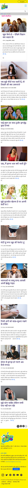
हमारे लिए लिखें (16, 469)
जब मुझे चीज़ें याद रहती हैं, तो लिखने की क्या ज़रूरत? (13, 83)
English (22, 1)
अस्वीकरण (3, 482)
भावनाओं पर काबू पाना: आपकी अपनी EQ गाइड (13, 282)
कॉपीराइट (9, 482)
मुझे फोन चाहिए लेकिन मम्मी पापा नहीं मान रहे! (12, 404)
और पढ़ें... (5, 54)
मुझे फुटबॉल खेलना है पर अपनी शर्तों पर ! (13, 203)
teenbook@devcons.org (13, 461)
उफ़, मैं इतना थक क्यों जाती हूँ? (13, 163)
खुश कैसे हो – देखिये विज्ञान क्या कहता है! (14, 36)
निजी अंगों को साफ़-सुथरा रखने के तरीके (14, 322)
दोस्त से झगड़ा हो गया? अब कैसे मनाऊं (12, 363)
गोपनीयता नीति (16, 482)
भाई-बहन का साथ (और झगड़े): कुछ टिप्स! (13, 124)
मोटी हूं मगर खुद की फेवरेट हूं (12, 242)
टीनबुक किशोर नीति (5, 484)
